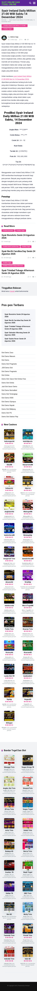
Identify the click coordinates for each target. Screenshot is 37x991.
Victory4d (9, 652)
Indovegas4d (9, 441)
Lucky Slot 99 (9, 676)
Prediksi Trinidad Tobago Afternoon (13, 265)
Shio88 (9, 465)
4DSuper (9, 723)
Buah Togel (27, 872)
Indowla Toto (9, 959)
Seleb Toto (28, 830)
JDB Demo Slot (7, 368)
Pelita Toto (9, 629)
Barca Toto (27, 851)
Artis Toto (9, 830)
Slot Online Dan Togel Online (11, 3)
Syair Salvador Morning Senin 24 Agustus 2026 (17, 334)
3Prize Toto (9, 809)
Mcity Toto (28, 914)
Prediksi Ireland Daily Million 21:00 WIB (14, 25)
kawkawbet (27, 676)
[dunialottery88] (28, 556)
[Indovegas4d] (9, 439)
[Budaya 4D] (9, 849)
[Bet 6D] (9, 912)
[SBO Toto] (28, 891)
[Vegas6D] (28, 697)
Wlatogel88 (27, 512)
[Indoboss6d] (9, 603)
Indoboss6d (9, 606)
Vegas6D (27, 699)
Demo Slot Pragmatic (9, 364)
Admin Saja (14, 37)
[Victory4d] (9, 650)
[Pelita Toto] (9, 627)
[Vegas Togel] (28, 807)
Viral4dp (28, 582)
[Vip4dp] (9, 697)
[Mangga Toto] (9, 765)
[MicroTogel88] (28, 603)
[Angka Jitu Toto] (9, 786)
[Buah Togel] (28, 870)
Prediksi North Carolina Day (10, 246)
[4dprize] (28, 486)
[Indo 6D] (28, 956)
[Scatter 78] (9, 870)
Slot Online (5, 375)
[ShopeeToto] (28, 786)
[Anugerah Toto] (9, 556)
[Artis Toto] (9, 828)
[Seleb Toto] (28, 828)
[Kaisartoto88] (28, 462)
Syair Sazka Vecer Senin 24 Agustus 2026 (15, 340)
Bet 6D (9, 914)
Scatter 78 (9, 872)
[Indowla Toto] (9, 956)
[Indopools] (9, 486)
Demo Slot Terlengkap (9, 394)
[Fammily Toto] (9, 933)
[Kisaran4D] (28, 650)
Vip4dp (9, 699)
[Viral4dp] (28, 580)
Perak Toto (27, 935)
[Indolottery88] (9, 533)
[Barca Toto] (28, 849)
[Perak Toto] (28, 933)
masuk (12, 291)
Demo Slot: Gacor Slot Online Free (14, 379)
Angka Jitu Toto (9, 788)
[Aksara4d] (9, 580)
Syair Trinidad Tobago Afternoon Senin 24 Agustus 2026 (18, 271)
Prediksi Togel (8, 29)
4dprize (28, 488)
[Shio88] (9, 462)
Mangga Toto (9, 767)
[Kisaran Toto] (28, 627)
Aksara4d (9, 582)
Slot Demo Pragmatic (9, 371)
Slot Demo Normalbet (9, 390)
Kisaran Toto (28, 629)
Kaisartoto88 (28, 465)
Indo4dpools (27, 441)
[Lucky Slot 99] (9, 673)
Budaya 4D (9, 851)
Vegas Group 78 (28, 767)
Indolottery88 (9, 535)
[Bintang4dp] (28, 533)
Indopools (9, 488)
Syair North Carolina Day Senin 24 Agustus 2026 (18, 321)
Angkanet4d (9, 512)
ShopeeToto (28, 788)
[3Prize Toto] (9, 807)
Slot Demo (5, 360)
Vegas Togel (28, 809)
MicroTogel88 (27, 606)
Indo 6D (28, 959)
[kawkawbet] (28, 673)
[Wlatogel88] (28, 509)
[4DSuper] (9, 720)
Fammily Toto (9, 935)
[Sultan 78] (9, 891)
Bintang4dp (27, 535)
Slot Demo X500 (7, 398)
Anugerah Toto (9, 559)
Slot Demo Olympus (9, 402)
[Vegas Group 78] (28, 765)
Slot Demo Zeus (7, 353)
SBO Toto (27, 893)
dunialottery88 (27, 559)
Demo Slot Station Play (10, 417)
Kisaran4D (28, 652)
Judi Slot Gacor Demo (9, 386)
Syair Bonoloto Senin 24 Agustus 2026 (17, 315)
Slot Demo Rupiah (8, 405)
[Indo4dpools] (28, 439)
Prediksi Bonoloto (8, 230)
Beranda (4, 20)
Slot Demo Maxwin (8, 356)
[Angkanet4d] (9, 509)
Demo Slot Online (8, 383)
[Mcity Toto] (28, 912)
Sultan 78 (9, 893)
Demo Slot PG (7, 413)
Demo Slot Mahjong (9, 409)
